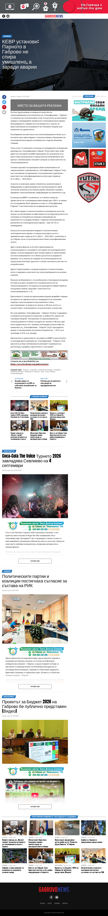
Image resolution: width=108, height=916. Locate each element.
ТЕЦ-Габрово (50, 371)
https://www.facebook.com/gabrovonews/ (30, 364)
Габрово (34, 370)
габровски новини (46, 370)
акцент (26, 370)
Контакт (65, 903)
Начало (42, 903)
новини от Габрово (32, 371)
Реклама (57, 903)
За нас (49, 903)
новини (58, 370)
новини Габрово (17, 371)
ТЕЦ (43, 371)
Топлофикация (17, 373)
